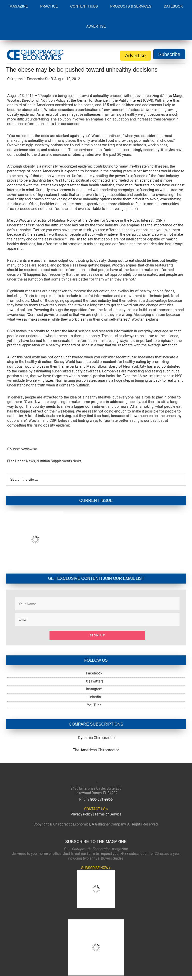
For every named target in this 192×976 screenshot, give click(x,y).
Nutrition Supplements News (59, 461)
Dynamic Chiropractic (96, 737)
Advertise (135, 55)
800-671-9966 (101, 799)
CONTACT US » (96, 809)
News (30, 461)
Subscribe (169, 54)
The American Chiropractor (96, 750)
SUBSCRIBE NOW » (96, 868)
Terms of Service (108, 814)
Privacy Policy (81, 814)
